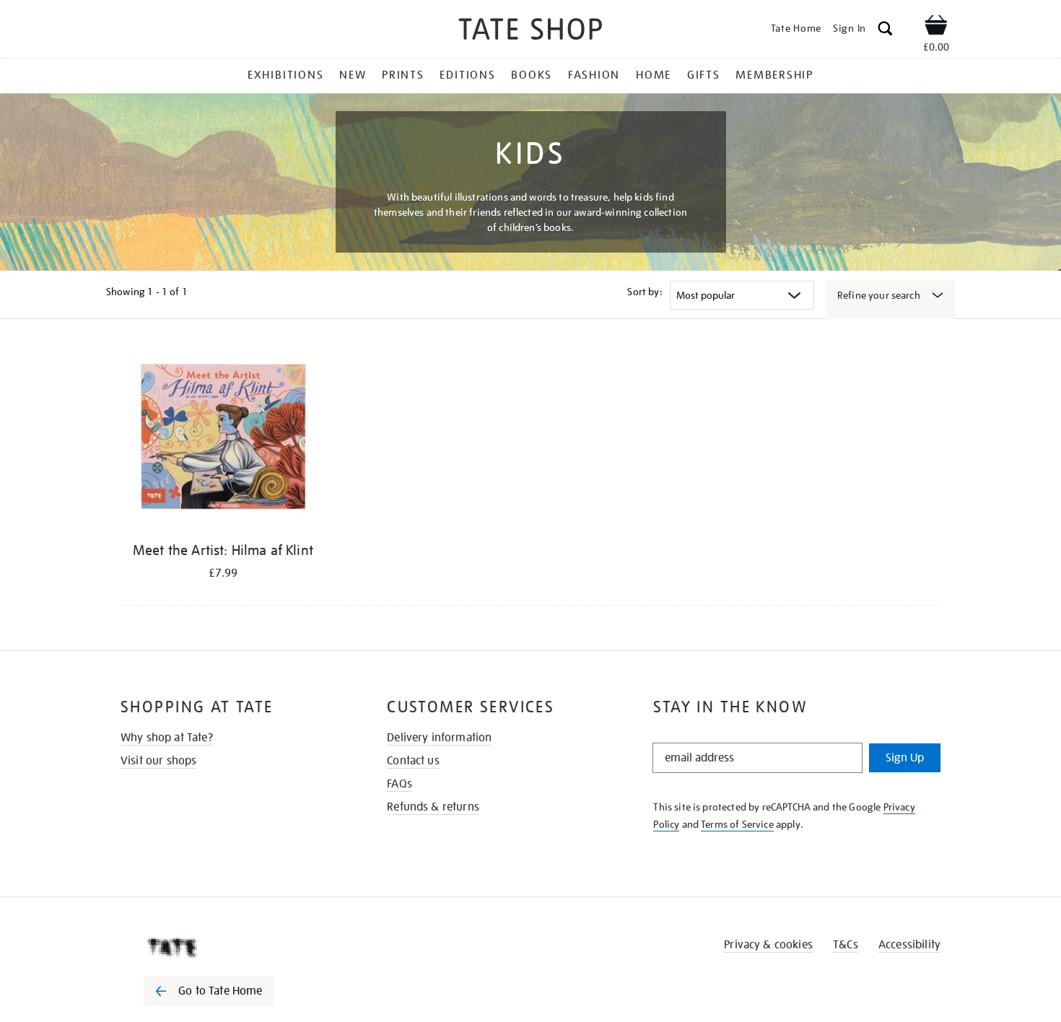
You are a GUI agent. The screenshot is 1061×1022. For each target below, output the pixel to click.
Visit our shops (158, 761)
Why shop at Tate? (167, 737)
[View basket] (936, 27)
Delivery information (439, 737)
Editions (467, 75)
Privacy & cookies (768, 945)
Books (531, 75)
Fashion (594, 75)
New (352, 75)
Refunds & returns (433, 807)
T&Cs (845, 945)
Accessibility (909, 945)
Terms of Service (737, 824)
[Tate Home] (235, 947)
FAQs (399, 784)
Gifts (703, 75)
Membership (774, 75)
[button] (885, 30)
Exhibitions (285, 75)
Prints (403, 75)
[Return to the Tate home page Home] (530, 31)
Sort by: (644, 291)
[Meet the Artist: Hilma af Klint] (223, 440)
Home (653, 75)
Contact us (413, 761)
